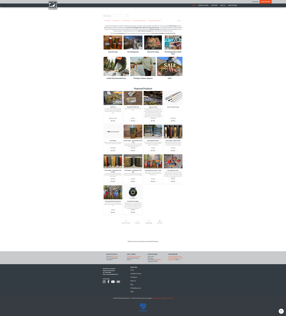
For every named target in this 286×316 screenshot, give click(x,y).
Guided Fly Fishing (203, 5)
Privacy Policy (169, 298)
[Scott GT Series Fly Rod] (173, 98)
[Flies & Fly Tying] (153, 42)
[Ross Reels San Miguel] (133, 192)
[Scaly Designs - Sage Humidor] (173, 132)
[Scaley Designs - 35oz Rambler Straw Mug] (133, 132)
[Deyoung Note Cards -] (173, 161)
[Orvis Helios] (113, 132)
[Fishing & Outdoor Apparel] (143, 66)
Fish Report (214, 5)
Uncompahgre (172, 256)
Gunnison (179, 256)
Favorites (137, 223)
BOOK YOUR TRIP (265, 1)
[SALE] (169, 66)
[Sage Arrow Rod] (153, 98)
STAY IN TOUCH (111, 254)
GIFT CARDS (131, 254)
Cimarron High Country (175, 258)
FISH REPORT (173, 254)
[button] (179, 20)
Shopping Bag (148, 223)
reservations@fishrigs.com (112, 274)
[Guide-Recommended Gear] (116, 66)
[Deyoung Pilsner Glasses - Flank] (153, 161)
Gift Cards (159, 223)
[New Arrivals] (113, 42)
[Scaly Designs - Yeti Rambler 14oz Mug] (133, 161)
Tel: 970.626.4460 (107, 272)
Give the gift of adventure (134, 256)
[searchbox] (116, 16)
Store (193, 5)
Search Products (126, 223)
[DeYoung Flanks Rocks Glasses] (113, 192)
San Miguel (171, 258)
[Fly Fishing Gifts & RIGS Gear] (173, 42)
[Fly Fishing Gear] (133, 42)
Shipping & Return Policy (158, 298)
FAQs (132, 291)
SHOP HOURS (152, 254)
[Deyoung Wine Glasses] (153, 132)
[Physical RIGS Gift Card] (133, 98)
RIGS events (114, 256)
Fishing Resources (135, 288)
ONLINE (158, 259)
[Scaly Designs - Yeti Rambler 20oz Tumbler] (113, 161)
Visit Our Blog (106, 278)
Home (132, 270)
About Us (133, 281)
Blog (131, 284)
